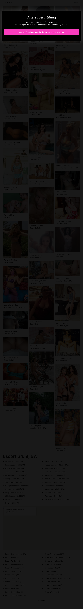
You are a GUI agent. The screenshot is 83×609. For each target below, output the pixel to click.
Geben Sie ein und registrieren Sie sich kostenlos (41, 32)
